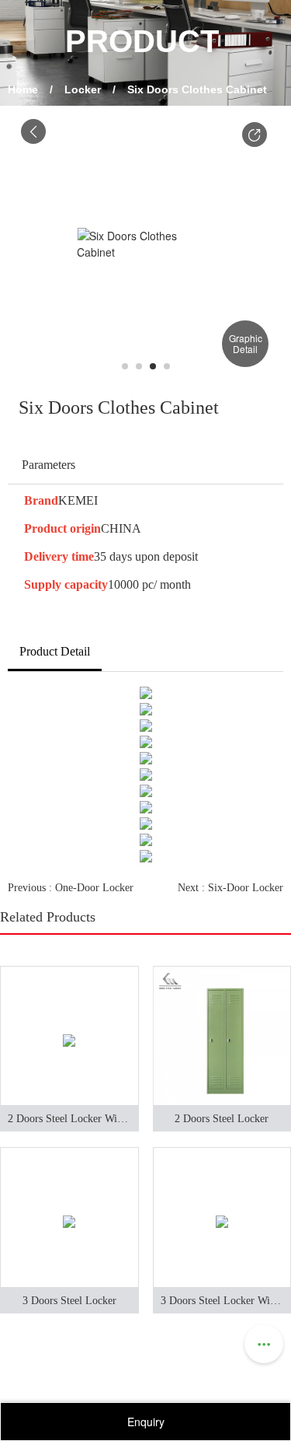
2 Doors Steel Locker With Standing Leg (73, 1118)
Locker (82, 89)
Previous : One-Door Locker (70, 888)
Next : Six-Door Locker (230, 888)
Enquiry (146, 1421)
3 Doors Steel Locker (69, 1300)
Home (23, 89)
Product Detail (54, 651)
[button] (254, 134)
